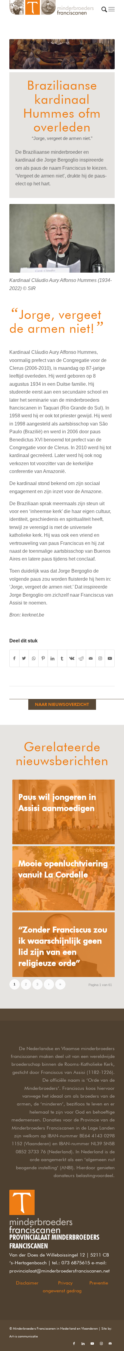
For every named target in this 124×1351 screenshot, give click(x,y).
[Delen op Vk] (71, 658)
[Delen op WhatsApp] (33, 658)
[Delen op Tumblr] (62, 658)
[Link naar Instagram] (100, 658)
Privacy (65, 1283)
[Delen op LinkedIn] (52, 658)
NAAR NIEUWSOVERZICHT (62, 704)
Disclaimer (27, 1283)
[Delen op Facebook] (14, 658)
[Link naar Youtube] (109, 658)
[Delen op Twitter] (24, 658)
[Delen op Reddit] (81, 658)
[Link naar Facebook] (74, 1343)
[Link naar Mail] (110, 1343)
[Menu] (111, 12)
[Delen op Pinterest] (43, 658)
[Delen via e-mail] (90, 658)
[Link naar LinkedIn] (83, 1343)
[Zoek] (104, 14)
